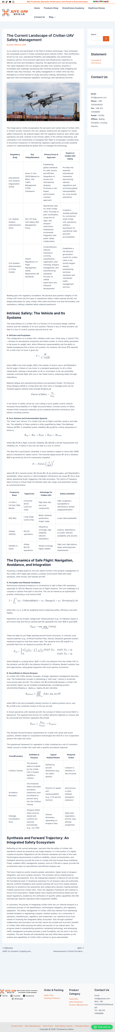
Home (37, 8)
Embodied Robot (82, 1026)
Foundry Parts (17, 1026)
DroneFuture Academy (73, 8)
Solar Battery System (64, 1026)
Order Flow (48, 995)
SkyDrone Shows (96, 8)
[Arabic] (94, 1)
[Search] (106, 38)
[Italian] (103, 1)
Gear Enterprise (75, 1002)
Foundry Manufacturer (78, 1005)
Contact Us (39, 17)
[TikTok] (7, 2)
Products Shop (51, 8)
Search (93, 34)
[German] (101, 1)
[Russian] (105, 1)
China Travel (48, 1026)
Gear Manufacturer (33, 1026)
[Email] (3, 2)
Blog (51, 17)
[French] (99, 1)
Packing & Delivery (52, 998)
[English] (96, 1)
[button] (54, 17)
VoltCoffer (73, 999)
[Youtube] (10, 2)
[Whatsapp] (13, 2)
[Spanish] (108, 1)
